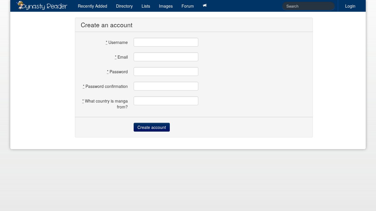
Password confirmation (105, 86)
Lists (146, 6)
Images (166, 6)
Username (117, 42)
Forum (188, 6)
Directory (124, 6)
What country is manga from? (105, 104)
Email (121, 57)
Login (350, 6)
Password (117, 71)
